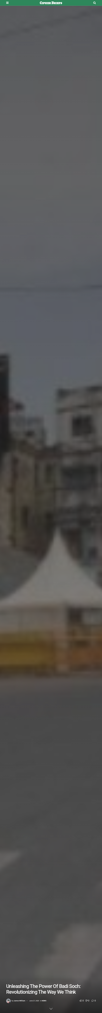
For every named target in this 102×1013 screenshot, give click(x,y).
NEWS (44, 1001)
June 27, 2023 (34, 1001)
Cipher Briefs (51, 3)
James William (19, 1001)
